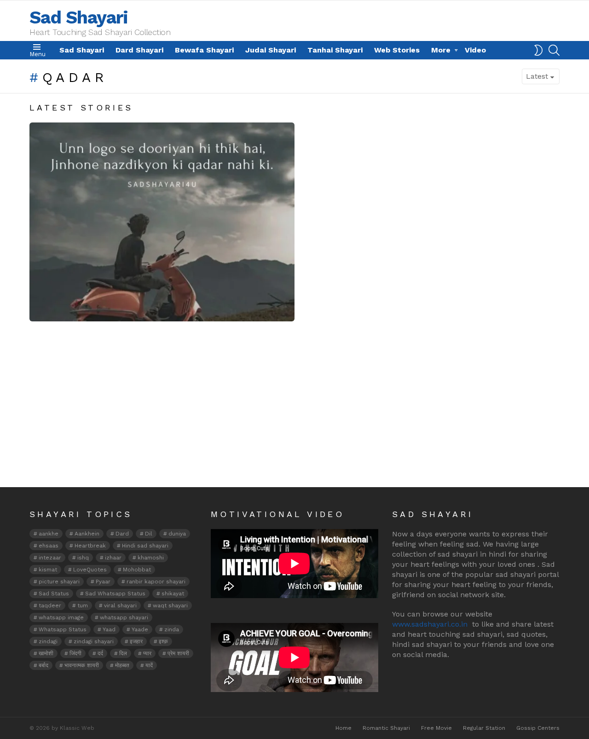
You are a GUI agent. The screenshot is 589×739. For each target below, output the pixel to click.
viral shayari (120, 605)
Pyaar (103, 581)
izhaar (113, 557)
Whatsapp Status (63, 629)
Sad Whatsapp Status (115, 593)
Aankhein (87, 533)
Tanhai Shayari (335, 50)
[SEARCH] (554, 50)
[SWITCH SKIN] (538, 50)
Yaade (140, 629)
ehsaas (48, 545)
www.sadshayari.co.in (430, 624)
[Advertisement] (294, 418)
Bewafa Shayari (204, 50)
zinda (171, 629)
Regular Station (484, 728)
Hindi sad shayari (145, 545)
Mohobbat (137, 569)
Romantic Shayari (386, 728)
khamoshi (151, 557)
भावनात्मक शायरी (81, 665)
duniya (177, 533)
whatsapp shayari (124, 617)
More (440, 50)
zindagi (48, 641)
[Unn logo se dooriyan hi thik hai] (161, 221)
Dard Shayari (139, 50)
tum (82, 605)
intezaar (50, 557)
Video (475, 50)
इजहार (136, 641)
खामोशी (46, 653)
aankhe (48, 533)
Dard (122, 533)
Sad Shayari (78, 17)
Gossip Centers (538, 728)
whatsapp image (61, 617)
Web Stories (397, 50)
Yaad (109, 629)
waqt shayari (170, 605)
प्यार (147, 653)
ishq (83, 557)
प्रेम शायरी (178, 653)
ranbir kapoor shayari (156, 581)
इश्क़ (163, 641)
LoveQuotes (90, 569)
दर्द (100, 653)
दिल (123, 653)
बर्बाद (43, 665)
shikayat (173, 593)
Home (343, 728)
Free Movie (436, 728)
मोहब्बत (122, 665)
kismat (48, 569)
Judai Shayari (270, 50)
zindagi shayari (94, 641)
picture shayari (59, 581)
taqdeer (50, 605)
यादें (149, 665)
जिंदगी (75, 653)
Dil (148, 533)
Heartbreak (90, 545)
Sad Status (54, 593)
